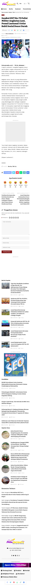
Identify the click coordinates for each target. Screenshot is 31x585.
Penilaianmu (5, 217)
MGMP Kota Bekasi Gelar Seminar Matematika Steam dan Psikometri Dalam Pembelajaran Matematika (14, 384)
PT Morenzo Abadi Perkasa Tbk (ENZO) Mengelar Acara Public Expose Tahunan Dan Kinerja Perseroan (15, 510)
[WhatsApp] (19, 556)
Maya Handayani (9, 33)
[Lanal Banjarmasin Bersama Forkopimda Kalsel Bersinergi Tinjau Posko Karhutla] (6, 333)
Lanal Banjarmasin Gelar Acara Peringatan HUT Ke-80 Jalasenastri (20, 344)
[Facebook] (11, 556)
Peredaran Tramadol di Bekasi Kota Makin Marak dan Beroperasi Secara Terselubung (15, 502)
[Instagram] (17, 556)
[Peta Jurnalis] (9, 3)
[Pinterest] (15, 556)
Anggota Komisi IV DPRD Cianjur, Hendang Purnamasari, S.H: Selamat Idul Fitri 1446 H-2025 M (15, 527)
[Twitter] (13, 556)
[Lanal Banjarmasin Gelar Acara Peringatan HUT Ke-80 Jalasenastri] (6, 344)
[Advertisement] (15, 132)
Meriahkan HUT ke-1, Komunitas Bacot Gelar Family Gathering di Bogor (15, 494)
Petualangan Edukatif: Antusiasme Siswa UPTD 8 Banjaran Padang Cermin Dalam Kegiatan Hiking (14, 393)
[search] (17, 3)
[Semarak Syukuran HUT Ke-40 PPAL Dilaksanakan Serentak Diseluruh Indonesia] (6, 323)
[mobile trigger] (28, 3)
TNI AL (14, 166)
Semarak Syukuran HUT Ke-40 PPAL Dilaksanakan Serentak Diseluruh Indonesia (20, 323)
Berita (10, 166)
